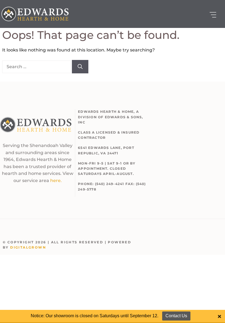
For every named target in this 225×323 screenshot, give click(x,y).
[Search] (80, 66)
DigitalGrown (28, 247)
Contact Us (176, 315)
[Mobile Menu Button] (213, 14)
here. (56, 180)
